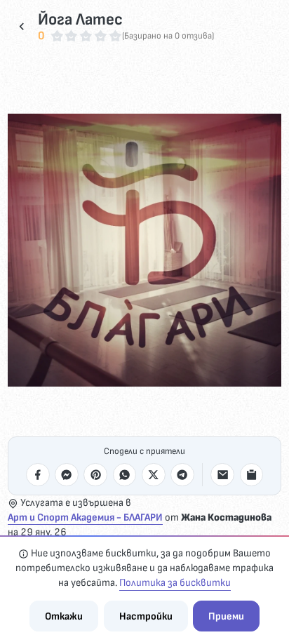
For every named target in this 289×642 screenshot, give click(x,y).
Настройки (146, 616)
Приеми (226, 616)
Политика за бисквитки (175, 582)
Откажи (64, 616)
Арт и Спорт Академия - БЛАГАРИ (85, 517)
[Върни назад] (22, 26)
